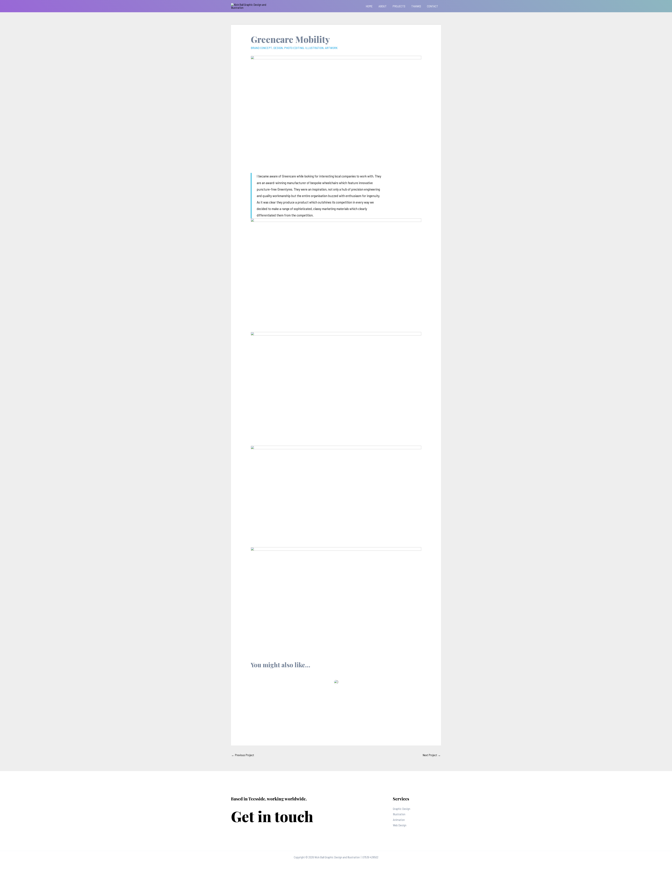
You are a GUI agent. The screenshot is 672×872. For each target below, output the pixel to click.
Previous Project (242, 755)
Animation (399, 819)
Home (369, 6)
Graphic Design (401, 808)
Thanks (416, 6)
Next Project (432, 755)
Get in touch (272, 816)
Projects (399, 6)
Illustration (399, 814)
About (383, 6)
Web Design (399, 825)
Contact (432, 6)
